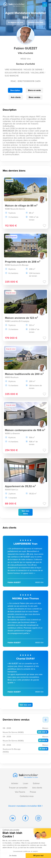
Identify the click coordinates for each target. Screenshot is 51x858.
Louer (25, 783)
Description (15, 90)
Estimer (36, 783)
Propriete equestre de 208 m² (22, 262)
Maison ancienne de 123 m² (21, 318)
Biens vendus (34, 97)
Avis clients (16, 97)
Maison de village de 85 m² (21, 206)
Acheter (14, 783)
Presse (33, 791)
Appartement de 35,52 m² (20, 486)
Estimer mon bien (35, 22)
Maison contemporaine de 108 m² (25, 430)
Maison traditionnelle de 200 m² (24, 374)
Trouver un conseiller (18, 787)
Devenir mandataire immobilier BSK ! (25, 805)
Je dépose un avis (15, 22)
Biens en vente (34, 90)
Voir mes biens (25, 512)
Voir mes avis (25, 704)
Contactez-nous (27, 796)
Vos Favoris (20, 791)
